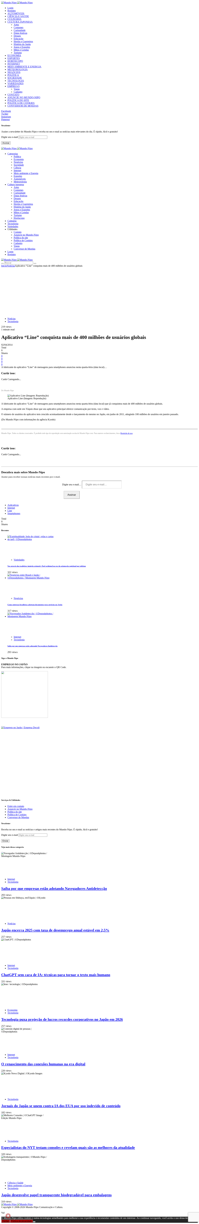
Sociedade (19, 165)
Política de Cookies (23, 240)
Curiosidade (19, 30)
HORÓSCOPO (15, 61)
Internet (17, 170)
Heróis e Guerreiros (23, 41)
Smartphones (13, 513)
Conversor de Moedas (24, 249)
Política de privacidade (21, 1221)
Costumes (18, 27)
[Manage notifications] (8, 1215)
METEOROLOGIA (17, 69)
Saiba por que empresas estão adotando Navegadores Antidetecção (32, 646)
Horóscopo (19, 218)
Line (9, 510)
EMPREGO (13, 86)
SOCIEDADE (14, 77)
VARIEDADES (15, 83)
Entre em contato (15, 806)
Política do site (21, 237)
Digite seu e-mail (10, 137)
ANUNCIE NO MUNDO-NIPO (23, 97)
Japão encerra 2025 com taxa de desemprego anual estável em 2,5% (55, 930)
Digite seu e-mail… (72, 484)
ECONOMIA (14, 55)
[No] (34, 1221)
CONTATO (13, 94)
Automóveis (20, 179)
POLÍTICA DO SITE (18, 100)
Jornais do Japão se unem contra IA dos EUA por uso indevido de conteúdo (60, 1106)
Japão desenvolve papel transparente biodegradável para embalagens (56, 1195)
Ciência (17, 167)
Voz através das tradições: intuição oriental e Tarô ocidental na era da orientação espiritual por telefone (46, 566)
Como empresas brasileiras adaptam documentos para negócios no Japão (34, 605)
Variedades (19, 559)
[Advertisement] (99, 290)
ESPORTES (13, 58)
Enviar (5, 841)
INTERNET (13, 63)
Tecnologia (12, 321)
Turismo (18, 52)
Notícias (11, 265)
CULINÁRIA (14, 19)
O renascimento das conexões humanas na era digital (43, 1064)
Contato (17, 232)
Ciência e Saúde (15, 1182)
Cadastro (18, 91)
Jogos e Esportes (22, 47)
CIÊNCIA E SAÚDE (18, 16)
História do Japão (22, 44)
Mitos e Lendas (21, 50)
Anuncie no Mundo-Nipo (26, 235)
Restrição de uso (126, 433)
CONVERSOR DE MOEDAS (22, 105)
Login (10, 8)
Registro (11, 10)
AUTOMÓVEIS (15, 13)
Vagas (17, 89)
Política (17, 156)
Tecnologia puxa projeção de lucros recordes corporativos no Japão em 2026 (62, 1019)
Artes (16, 24)
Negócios (18, 162)
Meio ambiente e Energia (26, 173)
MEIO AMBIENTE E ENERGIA (24, 66)
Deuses (17, 36)
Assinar (5, 143)
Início (4, 265)
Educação (18, 38)
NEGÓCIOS (13, 72)
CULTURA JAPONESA (20, 22)
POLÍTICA (13, 75)
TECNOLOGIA (15, 80)
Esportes (18, 176)
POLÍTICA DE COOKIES (21, 103)
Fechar (5, 1221)
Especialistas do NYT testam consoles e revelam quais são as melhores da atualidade (68, 1147)
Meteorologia (20, 181)
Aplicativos (13, 505)
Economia (19, 159)
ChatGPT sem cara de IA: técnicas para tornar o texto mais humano (55, 975)
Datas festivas (20, 33)
